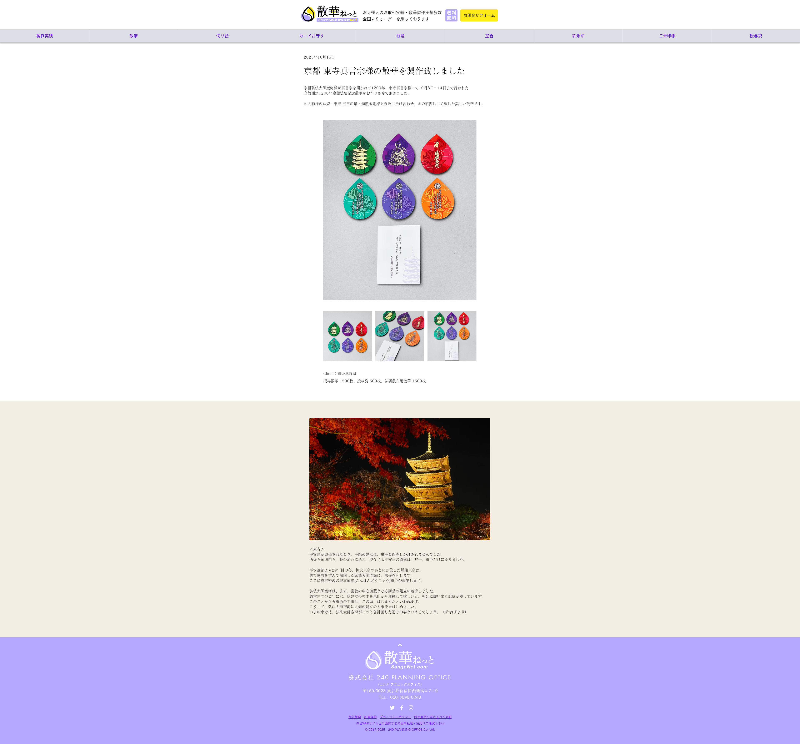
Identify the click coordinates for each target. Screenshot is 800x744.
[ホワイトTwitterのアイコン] (392, 708)
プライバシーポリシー (395, 717)
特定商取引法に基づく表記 (433, 717)
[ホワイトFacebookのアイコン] (402, 708)
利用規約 (370, 717)
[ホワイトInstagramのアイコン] (411, 708)
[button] (347, 336)
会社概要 (355, 717)
